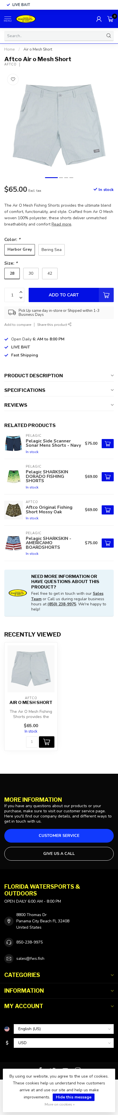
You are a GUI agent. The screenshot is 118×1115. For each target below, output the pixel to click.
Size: (10, 263)
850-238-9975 (29, 942)
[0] (110, 19)
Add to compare (17, 324)
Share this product (52, 324)
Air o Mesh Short (37, 49)
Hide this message (73, 1097)
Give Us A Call (59, 853)
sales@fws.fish (30, 958)
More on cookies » (60, 1104)
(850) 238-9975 (62, 604)
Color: (12, 239)
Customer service (59, 835)
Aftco (10, 64)
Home (9, 49)
